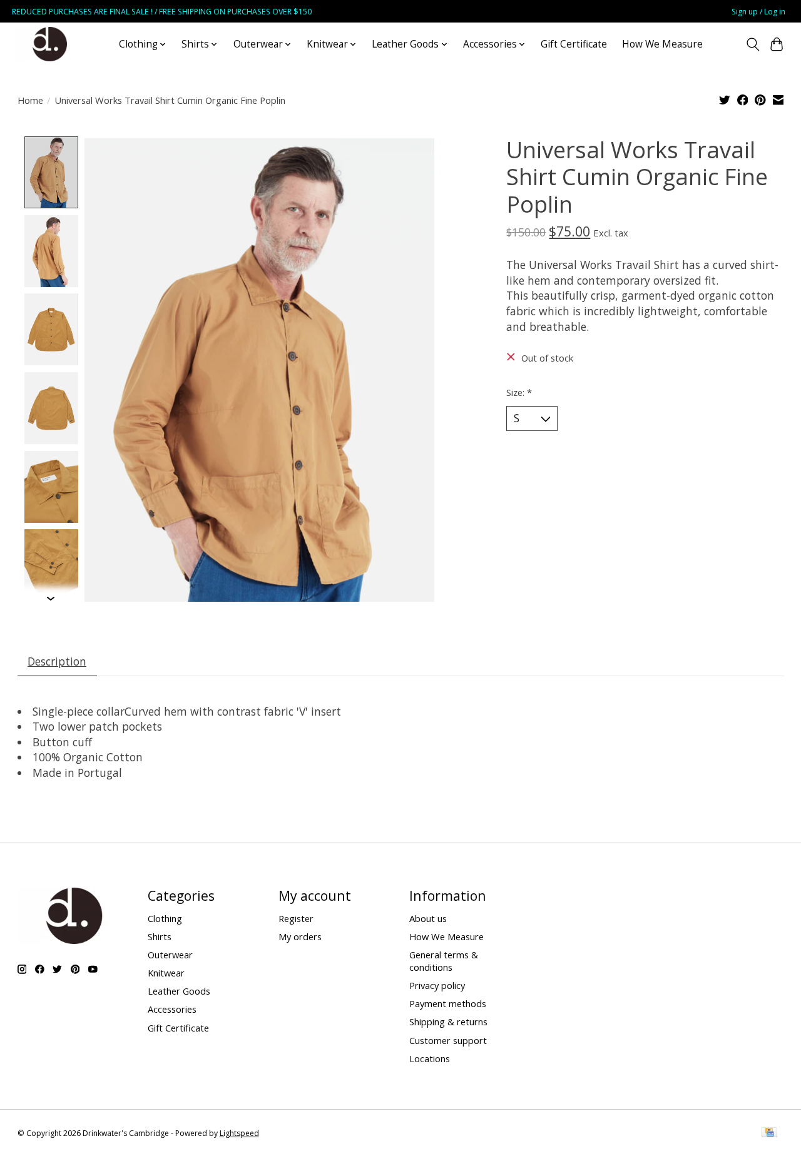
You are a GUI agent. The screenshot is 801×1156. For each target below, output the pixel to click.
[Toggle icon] (752, 44)
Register (296, 918)
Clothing (165, 918)
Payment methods (447, 1003)
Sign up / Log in (758, 11)
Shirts (159, 936)
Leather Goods (179, 991)
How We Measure (662, 44)
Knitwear (166, 972)
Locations (429, 1058)
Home (30, 100)
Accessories (172, 1009)
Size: (519, 392)
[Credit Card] (769, 1133)
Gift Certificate (574, 44)
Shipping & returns (448, 1021)
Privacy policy (437, 985)
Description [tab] (57, 661)
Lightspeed (239, 1133)
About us (428, 918)
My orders (300, 936)
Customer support (448, 1040)
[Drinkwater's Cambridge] (49, 44)
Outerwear (170, 954)
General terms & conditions (443, 960)
